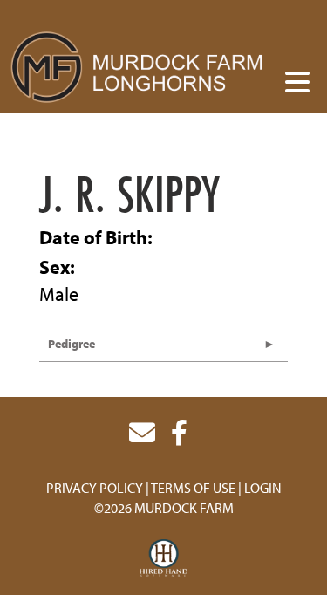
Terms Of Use (193, 487)
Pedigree (71, 344)
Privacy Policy (94, 487)
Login (263, 487)
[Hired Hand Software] (163, 558)
